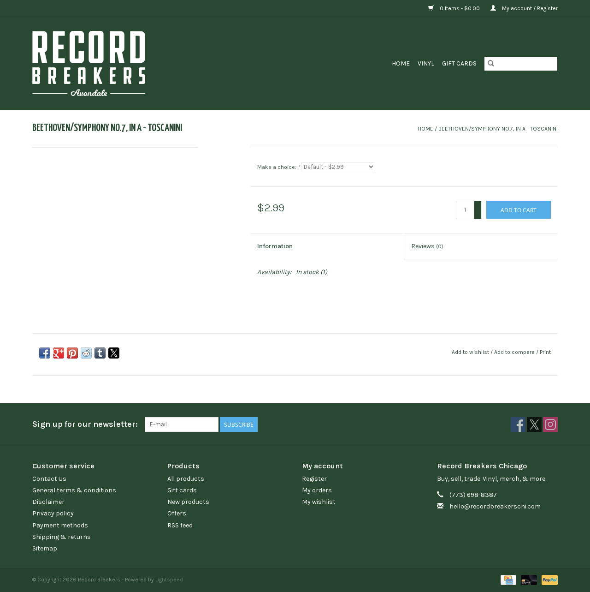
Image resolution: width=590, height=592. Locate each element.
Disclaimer (48, 502)
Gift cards (459, 63)
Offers (176, 513)
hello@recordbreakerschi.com (495, 506)
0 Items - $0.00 (459, 8)
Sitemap (44, 548)
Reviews (427, 246)
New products (188, 502)
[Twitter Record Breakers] (534, 424)
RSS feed (180, 525)
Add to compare (515, 352)
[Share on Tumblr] (100, 353)
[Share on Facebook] (44, 353)
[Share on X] (113, 353)
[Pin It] (72, 353)
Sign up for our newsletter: (85, 424)
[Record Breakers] (137, 63)
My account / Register (529, 8)
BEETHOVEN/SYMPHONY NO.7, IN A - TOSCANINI (498, 129)
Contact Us (49, 479)
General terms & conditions (74, 490)
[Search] (491, 63)
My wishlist (319, 502)
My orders (317, 490)
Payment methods (60, 525)
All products (185, 479)
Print (545, 352)
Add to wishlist (471, 352)
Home (401, 63)
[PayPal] (548, 579)
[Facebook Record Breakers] (518, 424)
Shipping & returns (61, 537)
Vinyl (426, 63)
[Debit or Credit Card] (528, 579)
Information (275, 246)
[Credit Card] (507, 579)
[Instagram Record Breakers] (550, 424)
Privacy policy (53, 513)
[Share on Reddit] (86, 353)
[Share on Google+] (58, 353)
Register (314, 479)
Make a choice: (278, 167)
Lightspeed (169, 579)
